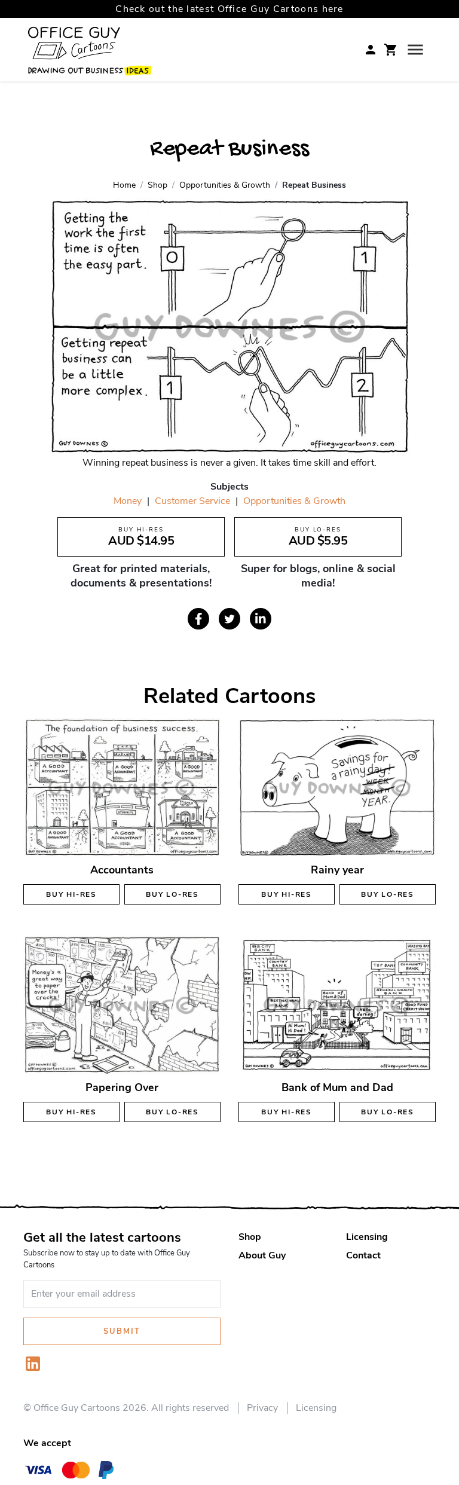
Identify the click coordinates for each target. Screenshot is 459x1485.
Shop (249, 1236)
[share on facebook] (198, 619)
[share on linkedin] (260, 619)
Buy (71, 894)
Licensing (367, 1236)
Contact (363, 1255)
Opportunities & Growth (294, 501)
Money (128, 501)
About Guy (262, 1255)
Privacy (262, 1407)
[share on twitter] (229, 619)
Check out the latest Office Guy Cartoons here (229, 9)
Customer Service (192, 501)
